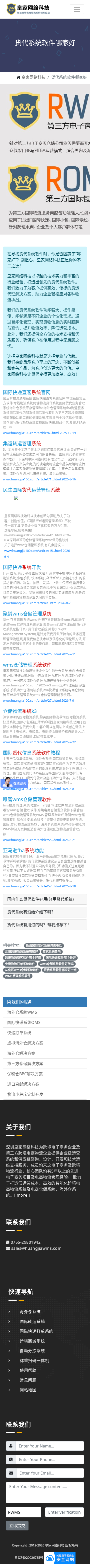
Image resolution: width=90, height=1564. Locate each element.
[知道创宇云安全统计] (60, 1557)
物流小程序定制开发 (25, 1094)
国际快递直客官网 (26, 392)
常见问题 (28, 1380)
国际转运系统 (32, 1321)
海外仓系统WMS (22, 1012)
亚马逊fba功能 (23, 850)
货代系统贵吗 (52, 952)
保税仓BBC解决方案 (25, 1074)
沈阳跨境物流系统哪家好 (21, 952)
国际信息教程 (31, 752)
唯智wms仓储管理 (27, 799)
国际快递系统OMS (23, 1022)
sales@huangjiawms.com (36, 1248)
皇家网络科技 (34, 77)
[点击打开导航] (77, 9)
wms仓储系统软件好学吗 (57, 964)
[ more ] (22, 1195)
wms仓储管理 (27, 664)
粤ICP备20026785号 (28, 1557)
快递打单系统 (19, 1032)
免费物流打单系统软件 (20, 964)
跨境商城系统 (32, 1341)
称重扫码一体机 (34, 1360)
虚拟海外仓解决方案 (25, 1043)
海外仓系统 (30, 1311)
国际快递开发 (22, 567)
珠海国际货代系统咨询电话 (44, 946)
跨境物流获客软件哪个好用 (23, 958)
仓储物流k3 (20, 711)
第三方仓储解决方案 (25, 1063)
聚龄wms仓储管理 (27, 613)
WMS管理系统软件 (17, 976)
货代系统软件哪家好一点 (60, 970)
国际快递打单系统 (36, 1331)
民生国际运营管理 (31, 489)
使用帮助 (28, 1370)
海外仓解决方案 (21, 1053)
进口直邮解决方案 (23, 1084)
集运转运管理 (22, 443)
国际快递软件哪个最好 (61, 958)
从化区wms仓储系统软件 (22, 970)
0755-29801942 (25, 1242)
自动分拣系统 (32, 1350)
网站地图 (28, 1390)
